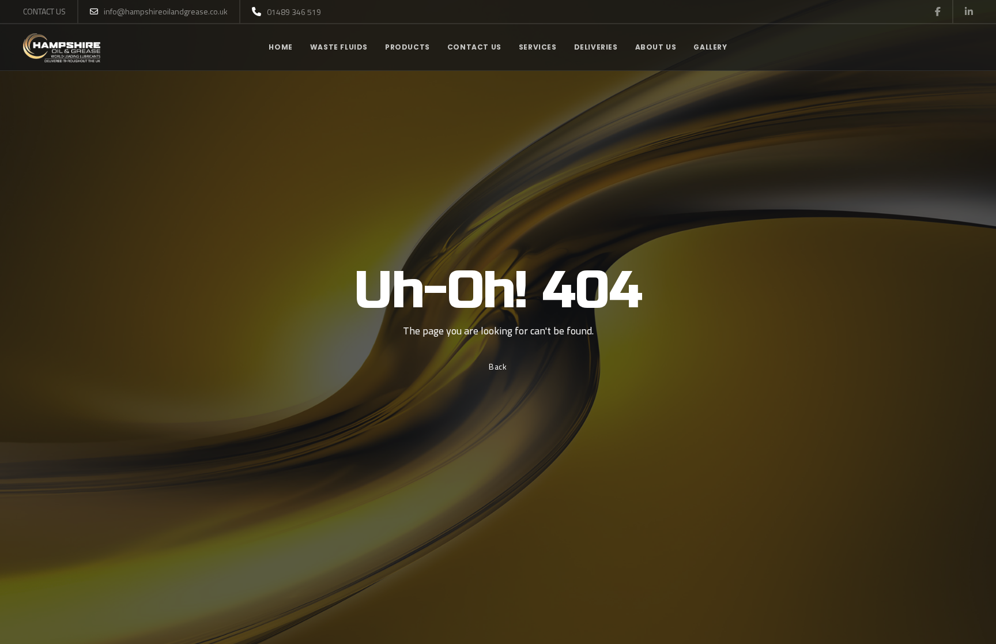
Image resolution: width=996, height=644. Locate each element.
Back (498, 366)
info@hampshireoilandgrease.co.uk (166, 11)
